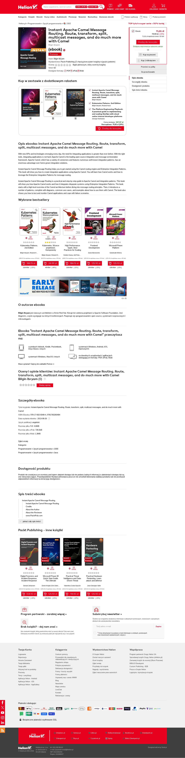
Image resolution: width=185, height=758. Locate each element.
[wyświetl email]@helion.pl (64, 750)
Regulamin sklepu (61, 662)
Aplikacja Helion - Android (27, 678)
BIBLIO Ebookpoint (137, 663)
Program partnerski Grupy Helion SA (143, 654)
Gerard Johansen (29, 586)
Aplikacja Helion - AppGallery (28, 685)
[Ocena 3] (61, 65)
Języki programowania (42, 449)
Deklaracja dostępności (63, 668)
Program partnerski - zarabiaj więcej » (44, 614)
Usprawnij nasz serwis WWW (66, 677)
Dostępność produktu (141, 86)
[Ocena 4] (64, 65)
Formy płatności (61, 674)
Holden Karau (68, 255)
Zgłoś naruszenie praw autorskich (104, 672)
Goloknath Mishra (116, 253)
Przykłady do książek (100, 666)
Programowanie (24, 449)
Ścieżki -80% (93, 7)
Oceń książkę (97, 660)
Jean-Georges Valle (94, 586)
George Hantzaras (98, 119)
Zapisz (158, 626)
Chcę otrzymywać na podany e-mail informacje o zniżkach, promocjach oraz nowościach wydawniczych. (122, 634)
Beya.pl (76, 738)
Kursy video (49, 17)
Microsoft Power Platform (115, 246)
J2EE (56, 449)
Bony (145, 17)
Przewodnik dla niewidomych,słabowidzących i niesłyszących (67, 658)
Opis (137, 78)
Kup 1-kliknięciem (148, 60)
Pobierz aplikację (131, 17)
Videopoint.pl (61, 738)
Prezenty (21, 672)
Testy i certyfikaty (24, 675)
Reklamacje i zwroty (62, 696)
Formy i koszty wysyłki (63, 671)
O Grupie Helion (98, 654)
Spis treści (139, 90)
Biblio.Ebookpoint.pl (132, 738)
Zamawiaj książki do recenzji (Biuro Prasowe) (146, 660)
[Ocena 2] (59, 65)
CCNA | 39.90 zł (81, 7)
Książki (31, 17)
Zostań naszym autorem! (101, 657)
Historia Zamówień (25, 660)
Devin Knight (46, 586)
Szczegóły (139, 82)
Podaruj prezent (159, 17)
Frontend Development (94, 246)
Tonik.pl (164, 747)
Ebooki (39, 17)
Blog (57, 680)
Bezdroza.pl (129, 733)
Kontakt (58, 693)
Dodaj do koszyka (147, 42)
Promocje (73, 17)
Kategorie (22, 17)
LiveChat (58, 690)
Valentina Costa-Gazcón (72, 586)
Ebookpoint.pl (147, 733)
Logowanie (22, 654)
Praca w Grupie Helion (138, 669)
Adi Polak (77, 255)
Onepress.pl (60, 733)
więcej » (123, 635)
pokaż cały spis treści (32, 521)
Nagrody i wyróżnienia (100, 669)
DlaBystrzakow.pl (114, 733)
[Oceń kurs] (27, 385)
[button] (124, 220)
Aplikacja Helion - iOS (26, 682)
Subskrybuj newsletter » (107, 614)
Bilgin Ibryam (59, 59)
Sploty (110, 738)
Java (56, 452)
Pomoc (50, 364)
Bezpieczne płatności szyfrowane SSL (40, 720)
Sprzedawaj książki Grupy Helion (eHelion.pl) (146, 657)
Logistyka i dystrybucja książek (141, 672)
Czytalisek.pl (95, 738)
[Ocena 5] (67, 65)
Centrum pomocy (61, 654)
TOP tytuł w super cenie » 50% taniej (146, 23)
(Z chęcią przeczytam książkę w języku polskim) (95, 62)
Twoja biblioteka (24, 663)
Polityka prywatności (62, 665)
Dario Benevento (94, 253)
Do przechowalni (148, 72)
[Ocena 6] (70, 65)
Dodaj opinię (45, 385)
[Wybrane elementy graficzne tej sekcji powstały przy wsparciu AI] (125, 298)
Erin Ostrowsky (56, 586)
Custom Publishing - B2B (139, 666)
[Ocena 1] (56, 65)
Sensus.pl (77, 733)
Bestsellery (92, 17)
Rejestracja (22, 657)
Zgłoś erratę (23, 441)
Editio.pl (94, 733)
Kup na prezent (149, 55)
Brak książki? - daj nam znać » (39, 626)
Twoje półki (22, 666)
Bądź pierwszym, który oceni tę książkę (89, 65)
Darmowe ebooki (106, 17)
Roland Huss (106, 106)
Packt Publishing (68, 62)
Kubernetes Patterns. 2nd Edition (106, 103)
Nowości (82, 17)
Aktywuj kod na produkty (27, 669)
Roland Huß (55, 255)
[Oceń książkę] (63, 65)
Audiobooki (62, 17)
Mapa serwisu (60, 687)
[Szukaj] (101, 6)
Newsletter (59, 684)
